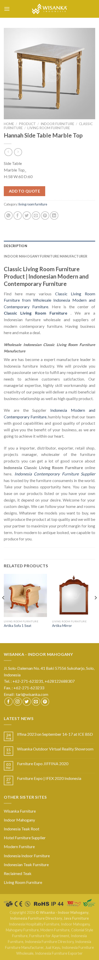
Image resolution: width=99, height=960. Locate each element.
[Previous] (3, 608)
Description (15, 246)
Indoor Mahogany (19, 819)
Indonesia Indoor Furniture (27, 855)
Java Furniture (76, 918)
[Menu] (7, 9)
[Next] (95, 608)
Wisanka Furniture (20, 811)
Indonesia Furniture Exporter (59, 953)
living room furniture (48, 128)
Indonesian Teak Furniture (26, 864)
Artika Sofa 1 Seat (17, 626)
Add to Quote (24, 191)
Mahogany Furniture (22, 930)
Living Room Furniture (23, 882)
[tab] (49, 246)
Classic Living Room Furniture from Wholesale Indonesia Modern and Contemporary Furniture (49, 300)
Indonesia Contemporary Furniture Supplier (54, 473)
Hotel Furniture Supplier (25, 837)
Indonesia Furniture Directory (36, 918)
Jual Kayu (52, 947)
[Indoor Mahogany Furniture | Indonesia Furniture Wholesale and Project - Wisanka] (49, 9)
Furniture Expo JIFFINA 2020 (42, 763)
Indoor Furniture (57, 124)
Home (9, 124)
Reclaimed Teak (17, 873)
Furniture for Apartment (49, 936)
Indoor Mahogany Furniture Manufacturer (46, 256)
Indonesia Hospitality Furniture (34, 924)
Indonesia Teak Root (21, 828)
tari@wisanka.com (32, 694)
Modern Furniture (19, 846)
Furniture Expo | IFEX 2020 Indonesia (49, 778)
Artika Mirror (62, 626)
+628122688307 (60, 681)
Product (27, 124)
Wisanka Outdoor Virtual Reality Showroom (55, 748)
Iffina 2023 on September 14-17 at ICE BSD (55, 734)
